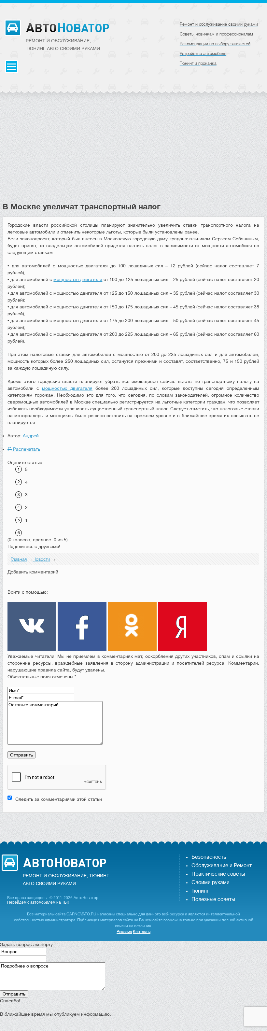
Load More (133, 823)
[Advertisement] (133, 153)
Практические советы (218, 874)
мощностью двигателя (77, 279)
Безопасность (208, 857)
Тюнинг (200, 891)
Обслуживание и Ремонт (221, 866)
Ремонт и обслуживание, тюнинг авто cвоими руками (63, 44)
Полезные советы (213, 899)
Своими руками (210, 882)
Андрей (31, 435)
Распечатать (26, 449)
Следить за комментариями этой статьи (58, 799)
